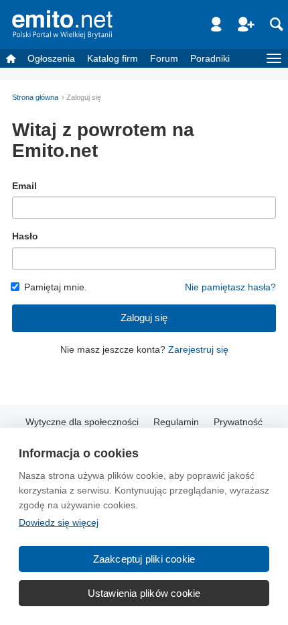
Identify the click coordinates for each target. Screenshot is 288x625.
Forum (164, 58)
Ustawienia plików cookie (144, 593)
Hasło (25, 236)
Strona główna (35, 97)
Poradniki (210, 58)
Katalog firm (112, 58)
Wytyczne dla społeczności (82, 421)
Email (24, 185)
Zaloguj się (144, 317)
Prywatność (238, 421)
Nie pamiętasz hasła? (230, 287)
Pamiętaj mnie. (55, 287)
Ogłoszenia (51, 58)
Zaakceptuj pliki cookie (144, 559)
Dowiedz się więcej (58, 522)
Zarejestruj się (198, 349)
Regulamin (176, 421)
